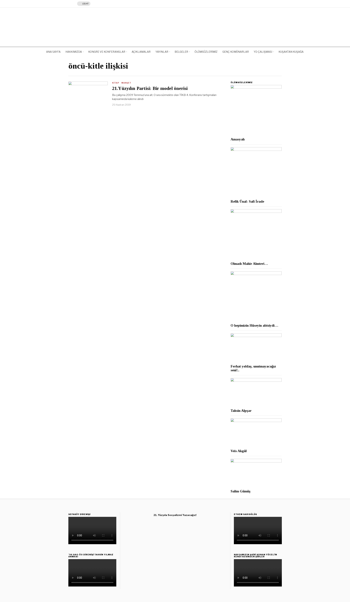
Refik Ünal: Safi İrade (247, 201)
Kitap (115, 83)
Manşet (126, 83)
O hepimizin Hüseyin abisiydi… (254, 325)
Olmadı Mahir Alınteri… (249, 264)
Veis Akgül (239, 451)
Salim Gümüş (240, 491)
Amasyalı (238, 139)
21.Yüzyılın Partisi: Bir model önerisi (150, 88)
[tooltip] (171, 528)
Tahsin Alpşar (241, 411)
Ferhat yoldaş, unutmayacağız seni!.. (253, 368)
